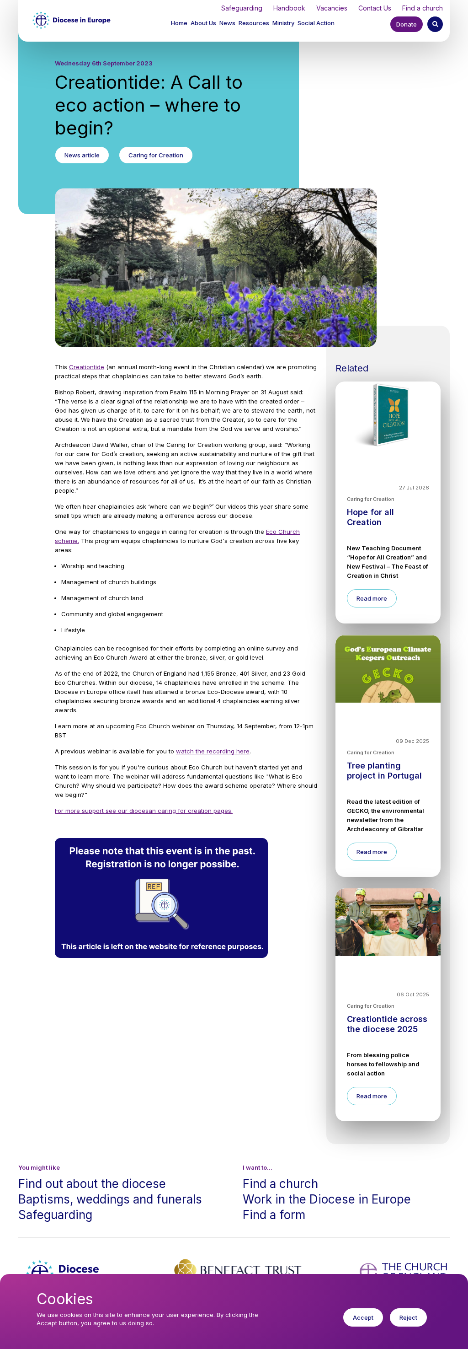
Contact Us (374, 8)
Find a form (274, 1215)
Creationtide (86, 367)
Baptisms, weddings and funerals (110, 1199)
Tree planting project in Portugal (384, 770)
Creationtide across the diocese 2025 (387, 1024)
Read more (371, 598)
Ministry (283, 23)
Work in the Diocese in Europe (327, 1199)
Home (179, 23)
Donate (406, 24)
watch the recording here (213, 751)
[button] (204, 24)
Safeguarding (241, 8)
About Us (203, 23)
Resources (254, 23)
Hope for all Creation (370, 517)
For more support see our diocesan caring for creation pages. (144, 810)
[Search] (435, 24)
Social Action (316, 23)
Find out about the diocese (92, 1184)
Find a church (422, 8)
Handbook (289, 8)
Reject (408, 1317)
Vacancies (331, 8)
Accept (363, 1317)
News (227, 23)
